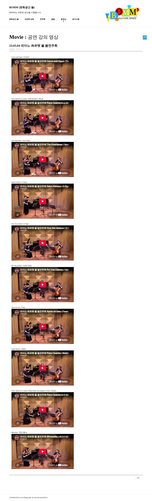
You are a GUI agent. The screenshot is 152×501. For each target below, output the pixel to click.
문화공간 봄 (14, 19)
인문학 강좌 (29, 19)
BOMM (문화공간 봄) (22, 7)
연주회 (42, 19)
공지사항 (75, 19)
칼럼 (53, 19)
